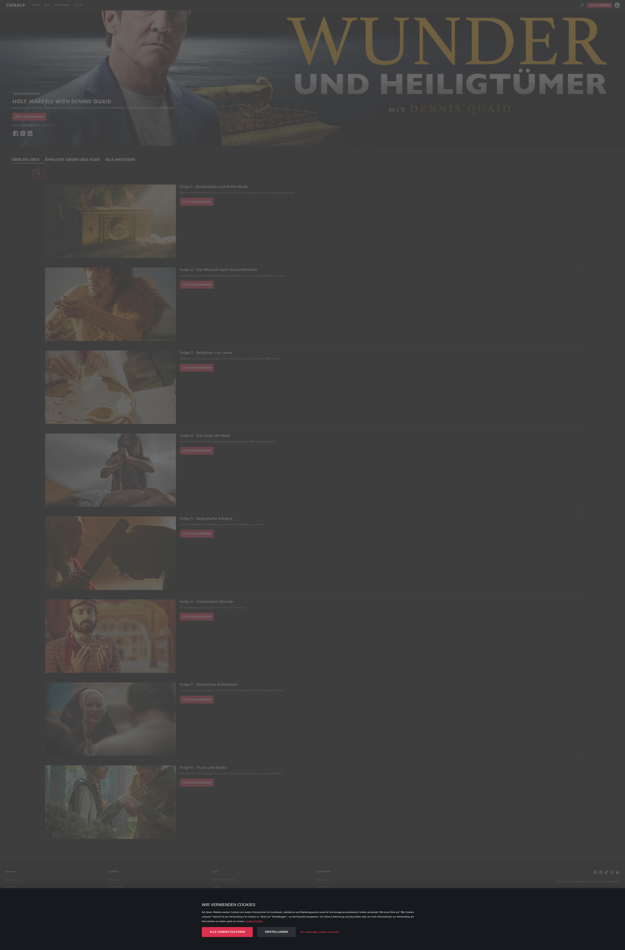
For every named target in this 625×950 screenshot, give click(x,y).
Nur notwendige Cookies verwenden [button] (320, 932)
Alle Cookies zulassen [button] (227, 931)
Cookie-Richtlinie (254, 921)
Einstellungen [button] (276, 931)
